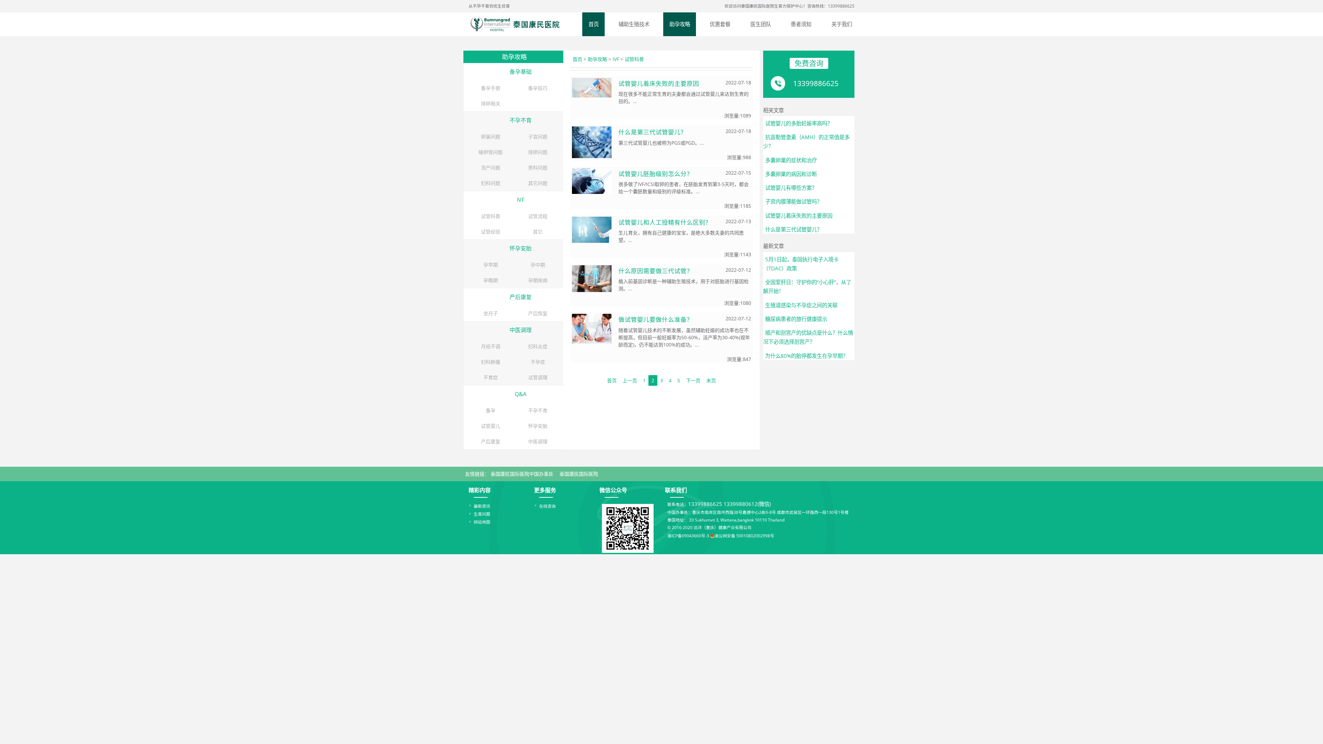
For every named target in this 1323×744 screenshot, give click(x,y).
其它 (538, 231)
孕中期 (538, 264)
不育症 (490, 377)
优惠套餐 (720, 24)
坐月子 (490, 313)
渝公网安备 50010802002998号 (744, 535)
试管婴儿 (490, 426)
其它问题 (537, 183)
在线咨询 (547, 506)
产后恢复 (537, 313)
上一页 (630, 380)
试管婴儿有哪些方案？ (791, 188)
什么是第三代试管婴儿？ (652, 132)
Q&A (520, 394)
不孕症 (538, 362)
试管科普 (490, 216)
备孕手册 (490, 88)
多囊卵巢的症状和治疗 (791, 160)
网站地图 (482, 522)
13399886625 (816, 83)
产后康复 (521, 297)
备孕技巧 (537, 88)
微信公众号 (613, 490)
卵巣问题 (490, 136)
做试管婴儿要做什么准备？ (655, 319)
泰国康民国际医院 (579, 474)
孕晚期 (490, 280)
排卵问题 (537, 152)
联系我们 (676, 490)
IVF (520, 200)
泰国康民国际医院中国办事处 (522, 474)
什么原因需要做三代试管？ (655, 271)
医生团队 (760, 24)
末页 (711, 380)
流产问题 (490, 167)
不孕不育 (521, 120)
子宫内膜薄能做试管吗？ (793, 201)
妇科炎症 (537, 346)
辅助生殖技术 (633, 24)
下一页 (693, 380)
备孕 (490, 410)
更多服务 (545, 490)
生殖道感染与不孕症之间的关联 (801, 305)
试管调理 (537, 377)
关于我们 (841, 24)
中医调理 (521, 330)
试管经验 (490, 231)
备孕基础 (521, 71)
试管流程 (537, 216)
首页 (593, 24)
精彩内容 (480, 490)
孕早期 (490, 264)
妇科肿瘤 (490, 362)
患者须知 (801, 24)
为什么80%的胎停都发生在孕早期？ (806, 356)
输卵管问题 (491, 152)
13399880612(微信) (747, 504)
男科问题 (537, 167)
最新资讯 (482, 506)
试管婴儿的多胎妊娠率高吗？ (798, 123)
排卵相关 (490, 103)
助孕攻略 (679, 24)
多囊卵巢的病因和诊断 (791, 174)
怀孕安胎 (521, 248)
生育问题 (482, 514)
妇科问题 (490, 183)
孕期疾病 (537, 280)
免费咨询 (808, 63)
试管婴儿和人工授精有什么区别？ (664, 222)
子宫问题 (537, 136)
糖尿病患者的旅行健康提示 (796, 319)
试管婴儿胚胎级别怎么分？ (655, 173)
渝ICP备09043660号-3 (688, 535)
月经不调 (490, 346)
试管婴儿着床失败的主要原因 (658, 83)
